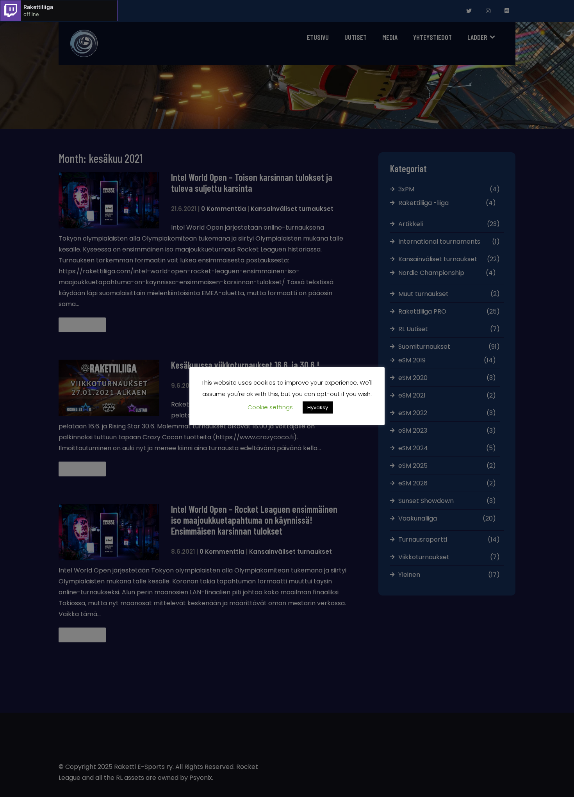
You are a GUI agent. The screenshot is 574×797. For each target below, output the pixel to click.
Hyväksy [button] (317, 407)
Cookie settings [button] (270, 407)
